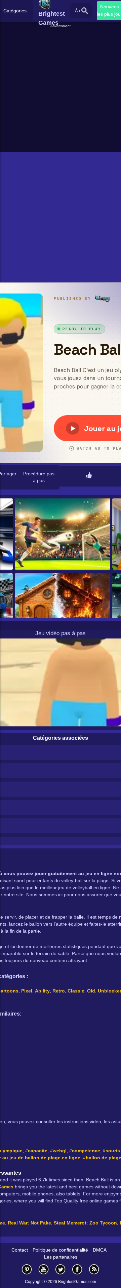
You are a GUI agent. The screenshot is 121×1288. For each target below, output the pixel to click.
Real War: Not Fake (29, 1222)
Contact (19, 1250)
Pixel (26, 990)
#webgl (58, 1150)
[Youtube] (44, 1269)
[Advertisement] (60, 89)
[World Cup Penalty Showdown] (62, 534)
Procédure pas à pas (38, 477)
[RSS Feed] (94, 1269)
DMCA (100, 1250)
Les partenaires (60, 1257)
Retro (58, 990)
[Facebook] (77, 1269)
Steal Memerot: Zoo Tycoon (85, 1222)
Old (91, 990)
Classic (76, 990)
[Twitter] (60, 1269)
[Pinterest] (27, 1269)
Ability (42, 990)
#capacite (36, 1150)
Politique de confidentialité (60, 1250)
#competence (84, 1150)
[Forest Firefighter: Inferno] (62, 609)
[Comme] (89, 476)
